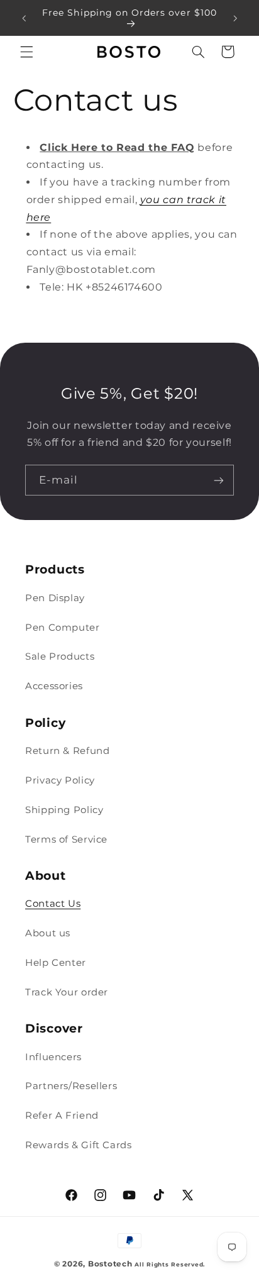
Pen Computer (62, 627)
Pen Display (55, 598)
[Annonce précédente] (24, 18)
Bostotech (110, 1264)
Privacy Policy (60, 780)
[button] (26, 51)
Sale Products (59, 656)
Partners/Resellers (71, 1086)
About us (47, 933)
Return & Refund (67, 750)
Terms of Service (66, 839)
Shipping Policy (64, 810)
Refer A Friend (62, 1115)
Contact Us (52, 903)
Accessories (54, 686)
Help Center (55, 962)
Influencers (53, 1057)
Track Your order (66, 992)
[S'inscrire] (218, 480)
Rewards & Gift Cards (78, 1145)
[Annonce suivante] (235, 18)
